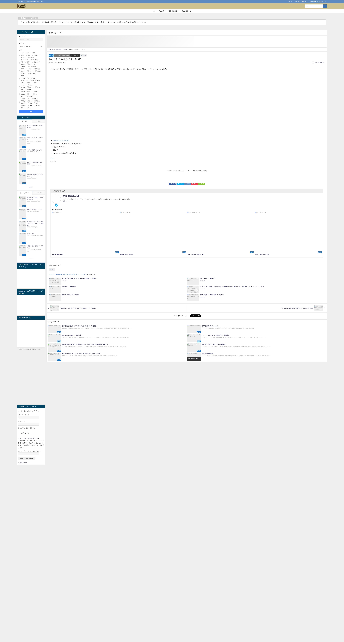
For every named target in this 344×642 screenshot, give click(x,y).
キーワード (22, 36)
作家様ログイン (322, 1)
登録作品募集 (313, 1)
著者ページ (66, 201)
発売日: (55, 147)
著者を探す (304, 1)
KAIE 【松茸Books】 (320, 62)
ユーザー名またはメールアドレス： (29, 451)
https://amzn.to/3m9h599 (61, 140)
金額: (54, 150)
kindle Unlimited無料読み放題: (63, 153)
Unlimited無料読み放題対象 (62, 55)
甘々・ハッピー (75, 55)
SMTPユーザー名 (23, 414)
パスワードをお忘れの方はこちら (29, 438)
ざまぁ (84, 55)
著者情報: (56, 143)
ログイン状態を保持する (27, 428)
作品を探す (297, 1)
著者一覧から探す (174, 11)
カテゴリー (22, 43)
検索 (31, 111)
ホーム (290, 1)
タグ (20, 50)
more (30, 187)
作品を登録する (186, 11)
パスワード (21, 421)
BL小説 (51, 55)
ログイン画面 (22, 462)
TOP (154, 11)
